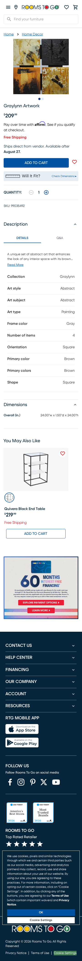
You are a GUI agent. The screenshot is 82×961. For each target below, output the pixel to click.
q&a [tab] (59, 238)
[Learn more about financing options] (41, 613)
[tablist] (41, 238)
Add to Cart (35, 533)
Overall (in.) (12, 415)
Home (9, 34)
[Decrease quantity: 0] (31, 192)
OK (41, 912)
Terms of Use (40, 953)
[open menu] (8, 7)
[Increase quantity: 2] (46, 192)
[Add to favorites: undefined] (74, 162)
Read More (15, 265)
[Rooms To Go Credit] (41, 581)
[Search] (8, 19)
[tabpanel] (41, 317)
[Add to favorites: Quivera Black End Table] (63, 453)
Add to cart (36, 163)
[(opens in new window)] (10, 782)
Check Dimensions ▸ (64, 176)
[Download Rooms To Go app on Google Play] (21, 743)
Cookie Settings (65, 953)
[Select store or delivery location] (16, 7)
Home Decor (32, 34)
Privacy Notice (15, 953)
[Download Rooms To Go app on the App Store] (21, 729)
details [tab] (22, 238)
